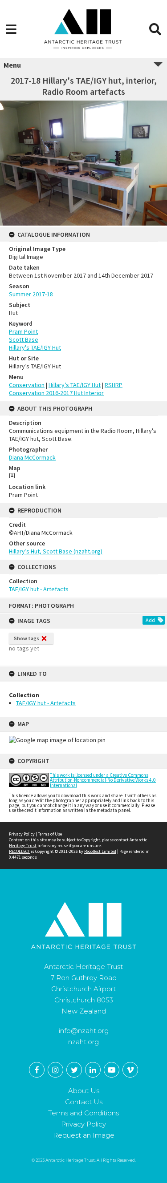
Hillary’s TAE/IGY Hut (75, 385)
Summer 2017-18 (31, 294)
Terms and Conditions (83, 1113)
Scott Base (23, 339)
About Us (83, 1090)
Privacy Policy (22, 834)
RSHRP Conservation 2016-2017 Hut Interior (65, 389)
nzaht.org (83, 1042)
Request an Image (83, 1135)
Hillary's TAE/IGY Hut (35, 347)
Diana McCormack (32, 457)
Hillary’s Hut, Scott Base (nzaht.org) (55, 551)
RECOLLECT (19, 851)
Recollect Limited (100, 851)
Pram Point (23, 331)
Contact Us (83, 1102)
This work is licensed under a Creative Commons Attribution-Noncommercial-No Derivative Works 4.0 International (103, 780)
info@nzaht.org (84, 1030)
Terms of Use (50, 834)
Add (150, 620)
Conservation (27, 385)
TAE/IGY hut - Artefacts (46, 703)
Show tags (26, 638)
